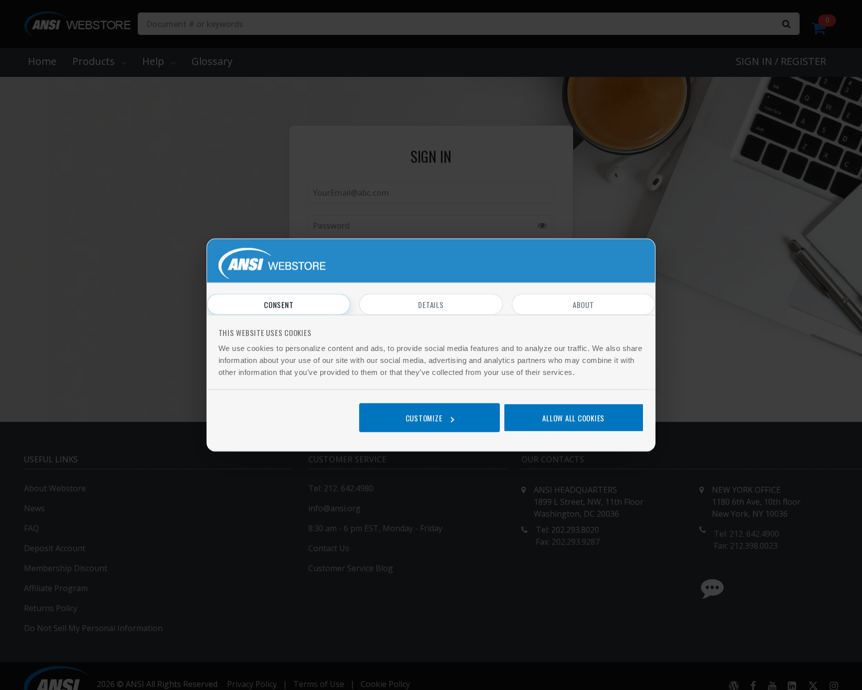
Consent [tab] (278, 304)
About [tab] (583, 304)
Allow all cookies (573, 417)
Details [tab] (430, 304)
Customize (424, 417)
